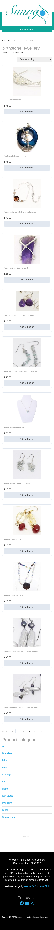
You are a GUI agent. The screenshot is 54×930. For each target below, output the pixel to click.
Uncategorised (9, 817)
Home (4, 41)
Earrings (6, 774)
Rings (5, 810)
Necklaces (7, 796)
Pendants (7, 803)
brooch (5, 767)
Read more (27, 279)
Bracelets (7, 753)
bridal (5, 760)
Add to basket (27, 111)
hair (4, 781)
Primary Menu (27, 29)
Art (3, 746)
